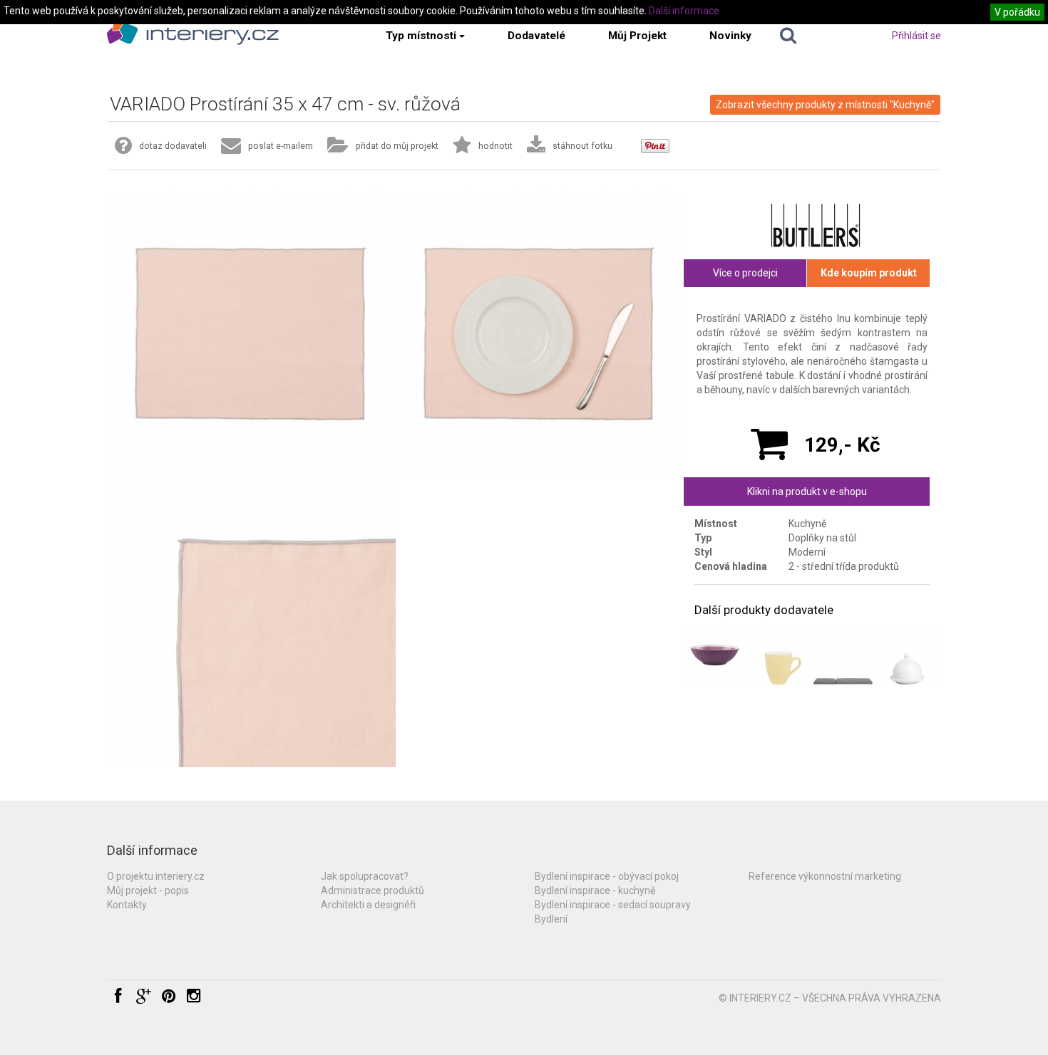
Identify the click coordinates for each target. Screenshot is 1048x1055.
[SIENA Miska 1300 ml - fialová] (714, 654)
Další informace (684, 10)
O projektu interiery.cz (156, 876)
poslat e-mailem (280, 145)
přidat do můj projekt (397, 145)
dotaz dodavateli (173, 145)
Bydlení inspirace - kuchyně (595, 890)
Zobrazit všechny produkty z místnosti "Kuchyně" (825, 104)
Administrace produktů (372, 890)
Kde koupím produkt (869, 273)
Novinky (730, 35)
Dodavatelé (536, 35)
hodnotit (495, 145)
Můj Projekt (637, 35)
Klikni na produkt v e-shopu (807, 491)
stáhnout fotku (582, 145)
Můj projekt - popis (148, 890)
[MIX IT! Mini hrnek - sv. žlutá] (779, 654)
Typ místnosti (421, 35)
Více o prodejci (745, 273)
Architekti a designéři (368, 904)
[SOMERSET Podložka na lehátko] (843, 654)
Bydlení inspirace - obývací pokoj (607, 876)
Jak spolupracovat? (365, 876)
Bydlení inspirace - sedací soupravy (613, 904)
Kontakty (127, 904)
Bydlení (551, 919)
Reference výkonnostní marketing (825, 876)
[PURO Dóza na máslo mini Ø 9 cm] (906, 654)
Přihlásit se (916, 35)
